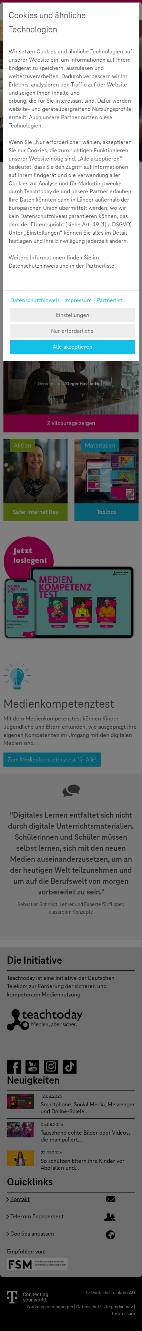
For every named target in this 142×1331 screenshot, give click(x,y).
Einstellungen (72, 315)
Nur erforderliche (72, 331)
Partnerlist (109, 300)
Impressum (78, 300)
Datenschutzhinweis (35, 300)
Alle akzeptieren (72, 346)
